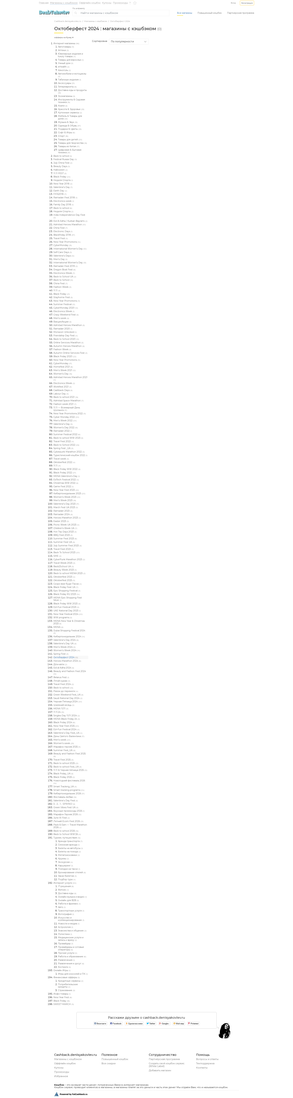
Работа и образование (72, 956)
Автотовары (66, 46)
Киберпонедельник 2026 (69, 793)
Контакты (202, 1067)
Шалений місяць (63, 705)
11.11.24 (58, 712)
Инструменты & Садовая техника (71, 101)
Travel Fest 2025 (63, 759)
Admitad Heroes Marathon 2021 (70, 378)
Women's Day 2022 (65, 427)
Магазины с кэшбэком (64, 2)
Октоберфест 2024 (120, 21)
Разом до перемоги (65, 691)
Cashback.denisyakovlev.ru (67, 21)
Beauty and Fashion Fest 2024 (69, 672)
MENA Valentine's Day (66, 476)
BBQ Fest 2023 (63, 535)
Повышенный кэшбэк (114, 1059)
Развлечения (66, 960)
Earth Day (60, 190)
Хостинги (64, 967)
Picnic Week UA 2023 (66, 524)
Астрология (65, 927)
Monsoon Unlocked (65, 332)
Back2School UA (63, 566)
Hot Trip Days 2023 (65, 531)
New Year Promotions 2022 (69, 413)
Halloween (60, 169)
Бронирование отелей (72, 872)
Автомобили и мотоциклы (72, 75)
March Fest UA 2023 (65, 507)
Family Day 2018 (63, 204)
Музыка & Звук (68, 122)
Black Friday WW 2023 (66, 603)
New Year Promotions (67, 241)
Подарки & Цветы (69, 129)
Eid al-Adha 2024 (63, 667)
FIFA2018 (60, 194)
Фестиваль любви (64, 797)
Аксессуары (66, 83)
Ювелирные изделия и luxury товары (70, 55)
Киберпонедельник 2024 (69, 636)
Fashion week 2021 (64, 404)
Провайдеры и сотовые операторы (71, 948)
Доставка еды (67, 893)
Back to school (62, 156)
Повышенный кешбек (209, 13)
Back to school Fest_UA (67, 766)
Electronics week (63, 201)
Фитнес (63, 889)
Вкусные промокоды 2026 (69, 811)
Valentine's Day (63, 187)
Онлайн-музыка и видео (72, 896)
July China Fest (62, 162)
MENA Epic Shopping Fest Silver (67, 599)
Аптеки (63, 50)
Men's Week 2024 (64, 647)
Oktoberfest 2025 (64, 580)
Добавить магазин (160, 1070)
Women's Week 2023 (66, 497)
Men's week (61, 318)
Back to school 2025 (65, 763)
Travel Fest (60, 238)
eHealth (63, 66)
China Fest (60, 227)
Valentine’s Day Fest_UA (67, 733)
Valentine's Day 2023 (66, 503)
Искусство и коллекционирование (71, 919)
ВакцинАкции (62, 321)
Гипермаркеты (67, 86)
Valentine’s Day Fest (65, 800)
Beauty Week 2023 (65, 569)
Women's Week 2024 (66, 650)
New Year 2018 (62, 183)
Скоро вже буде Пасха (67, 583)
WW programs (62, 617)
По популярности (122, 41)
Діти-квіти (60, 664)
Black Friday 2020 (64, 356)
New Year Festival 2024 (68, 614)
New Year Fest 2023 (66, 490)
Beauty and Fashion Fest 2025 (69, 754)
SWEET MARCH (63, 1004)
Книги (62, 105)
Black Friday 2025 (64, 777)
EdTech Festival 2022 (66, 479)
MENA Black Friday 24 (66, 719)
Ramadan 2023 (62, 510)
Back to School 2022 (66, 445)
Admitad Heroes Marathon (69, 224)
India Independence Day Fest (69, 216)
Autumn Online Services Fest (70, 353)
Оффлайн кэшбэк (90, 2)
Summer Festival (64, 304)
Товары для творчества (72, 143)
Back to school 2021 (65, 397)
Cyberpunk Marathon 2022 (69, 451)
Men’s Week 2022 (65, 420)
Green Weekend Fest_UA (68, 694)
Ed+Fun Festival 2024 (66, 729)
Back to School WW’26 (67, 834)
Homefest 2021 (63, 366)
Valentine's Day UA (64, 643)
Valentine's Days (63, 255)
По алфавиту (78, 8)
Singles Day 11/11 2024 (66, 715)
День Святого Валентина (68, 736)
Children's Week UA (65, 528)
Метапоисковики (69, 855)
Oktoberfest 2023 (64, 576)
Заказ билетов (67, 876)
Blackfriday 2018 (64, 234)
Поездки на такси (69, 869)
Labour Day (61, 393)
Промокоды (120, 2)
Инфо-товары (62, 993)
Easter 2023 (61, 521)
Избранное (61, 1076)
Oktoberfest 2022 (64, 462)
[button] (247, 3)
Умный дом (65, 63)
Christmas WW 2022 (65, 483)
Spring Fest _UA (63, 448)
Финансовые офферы (66, 977)
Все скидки (108, 1063)
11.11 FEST (60, 173)
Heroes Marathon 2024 (67, 661)
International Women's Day (70, 248)
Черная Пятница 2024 (67, 701)
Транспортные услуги (71, 910)
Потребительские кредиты (68, 985)
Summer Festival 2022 (66, 434)
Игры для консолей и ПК (73, 973)
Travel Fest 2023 (63, 549)
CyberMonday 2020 (65, 307)
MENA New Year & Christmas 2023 (69, 622)
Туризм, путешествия (66, 837)
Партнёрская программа (164, 1059)
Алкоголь (64, 70)
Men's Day (60, 259)
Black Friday (61, 176)
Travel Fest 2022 (63, 441)
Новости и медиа (69, 923)
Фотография (66, 914)
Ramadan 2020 (62, 328)
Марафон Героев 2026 (67, 814)
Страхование (66, 990)
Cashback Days (62, 390)
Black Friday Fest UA (65, 587)
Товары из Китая (69, 146)
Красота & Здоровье (71, 109)
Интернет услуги (64, 883)
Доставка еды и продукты (72, 91)
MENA (58, 627)
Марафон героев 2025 (67, 746)
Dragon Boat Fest (64, 269)
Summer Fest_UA (64, 750)
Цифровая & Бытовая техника (69, 151)
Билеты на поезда (69, 851)
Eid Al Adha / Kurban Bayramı (70, 221)
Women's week (63, 743)
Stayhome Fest (63, 297)
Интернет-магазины (66, 43)
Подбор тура (67, 879)
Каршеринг (65, 865)
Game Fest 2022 (63, 486)
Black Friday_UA (63, 773)
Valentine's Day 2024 (66, 640)
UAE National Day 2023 (67, 610)
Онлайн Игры (62, 970)
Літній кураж (61, 680)
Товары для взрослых (71, 59)
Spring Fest (61, 653)
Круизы (63, 858)
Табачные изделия (69, 79)
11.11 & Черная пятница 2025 (70, 770)
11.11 (56, 290)
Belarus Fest (61, 677)
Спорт (63, 136)
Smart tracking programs (68, 790)
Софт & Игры (66, 132)
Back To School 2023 (66, 552)
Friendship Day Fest (65, 335)
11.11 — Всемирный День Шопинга (66, 409)
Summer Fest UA (64, 542)
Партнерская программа (240, 13)
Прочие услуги (67, 953)
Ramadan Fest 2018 (65, 197)
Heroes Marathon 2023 (67, 517)
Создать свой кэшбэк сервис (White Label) (166, 1065)
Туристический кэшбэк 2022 (70, 455)
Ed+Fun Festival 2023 (66, 607)
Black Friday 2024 (64, 722)
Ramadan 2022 (62, 431)
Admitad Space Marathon (68, 400)
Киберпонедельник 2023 (69, 493)
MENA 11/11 (60, 708)
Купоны (106, 2)
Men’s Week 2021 (64, 370)
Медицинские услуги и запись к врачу (70, 938)
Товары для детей (70, 139)
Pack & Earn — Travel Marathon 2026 (70, 826)
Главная (44, 2)
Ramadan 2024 (63, 514)
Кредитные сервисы (70, 981)
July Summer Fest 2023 (67, 545)
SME (57, 556)
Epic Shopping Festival (66, 590)
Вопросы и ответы (207, 1059)
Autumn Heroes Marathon (69, 346)
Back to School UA (64, 276)
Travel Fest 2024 (63, 684)
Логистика (65, 934)
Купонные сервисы (70, 112)
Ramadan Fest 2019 (65, 266)
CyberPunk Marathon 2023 (69, 559)
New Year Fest (62, 997)
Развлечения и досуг (71, 963)
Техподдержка (205, 1063)
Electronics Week (64, 273)
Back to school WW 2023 (68, 438)
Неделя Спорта (63, 180)
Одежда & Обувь (69, 125)
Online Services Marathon (68, 342)
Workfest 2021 (62, 386)
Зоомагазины (66, 96)
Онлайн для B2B (68, 900)
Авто (62, 907)
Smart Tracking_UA (65, 786)
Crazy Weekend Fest (66, 314)
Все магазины (184, 13)
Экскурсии (65, 862)
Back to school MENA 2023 (69, 573)
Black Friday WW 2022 (66, 469)
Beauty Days (61, 166)
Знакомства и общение (72, 930)
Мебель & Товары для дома (70, 117)
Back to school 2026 (65, 830)
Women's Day (62, 373)
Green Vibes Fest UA (65, 807)
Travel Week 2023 (64, 563)
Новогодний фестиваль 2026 (69, 781)
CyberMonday (62, 245)
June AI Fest (61, 817)
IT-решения (66, 886)
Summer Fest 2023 (65, 538)
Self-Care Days (62, 252)
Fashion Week (62, 287)
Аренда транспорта (70, 841)
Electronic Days (62, 231)
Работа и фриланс (69, 903)
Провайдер (65, 943)
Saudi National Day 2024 (67, 698)
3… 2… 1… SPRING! (64, 804)
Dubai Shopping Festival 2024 (69, 631)
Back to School (63, 280)
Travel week (61, 458)
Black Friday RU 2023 (66, 594)
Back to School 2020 (66, 339)
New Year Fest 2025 (66, 726)
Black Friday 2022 (64, 472)
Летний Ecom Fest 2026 (68, 821)
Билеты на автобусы (70, 848)
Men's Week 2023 (64, 500)
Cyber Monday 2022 (66, 417)
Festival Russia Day (65, 159)
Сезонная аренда (69, 844)
